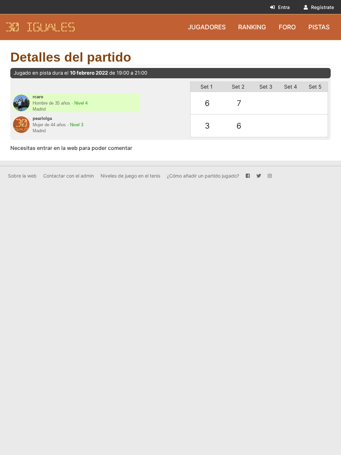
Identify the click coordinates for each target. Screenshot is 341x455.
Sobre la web (22, 176)
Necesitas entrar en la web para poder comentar (71, 148)
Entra (284, 7)
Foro (287, 27)
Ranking (252, 27)
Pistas (319, 27)
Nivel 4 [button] (81, 103)
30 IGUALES (40, 27)
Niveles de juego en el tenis (130, 176)
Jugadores (207, 27)
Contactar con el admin (68, 176)
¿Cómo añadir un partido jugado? (203, 176)
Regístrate (322, 7)
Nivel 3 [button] (76, 125)
